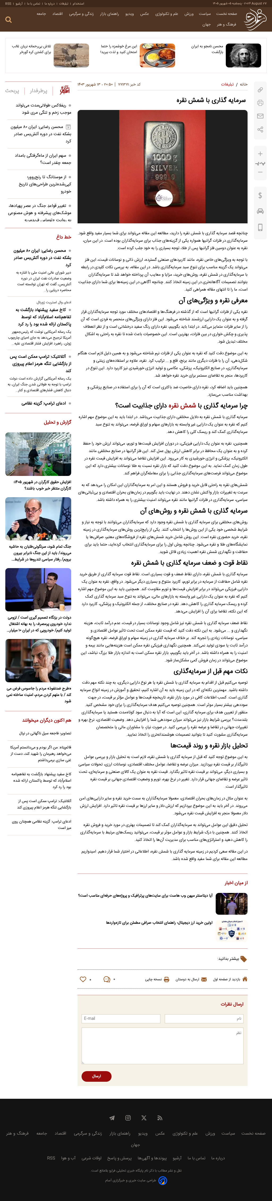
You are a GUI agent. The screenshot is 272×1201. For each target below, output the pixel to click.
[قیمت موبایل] (260, 228)
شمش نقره (182, 406)
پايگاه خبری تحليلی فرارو (125, 1171)
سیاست (205, 14)
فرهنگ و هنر (227, 25)
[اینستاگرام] (128, 1118)
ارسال (96, 1076)
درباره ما (50, 4)
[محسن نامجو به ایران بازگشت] (243, 55)
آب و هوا (68, 1158)
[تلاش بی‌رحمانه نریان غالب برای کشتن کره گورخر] (71, 55)
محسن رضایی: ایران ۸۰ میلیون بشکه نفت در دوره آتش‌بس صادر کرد (41, 134)
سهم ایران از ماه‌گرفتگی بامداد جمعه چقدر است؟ (43, 159)
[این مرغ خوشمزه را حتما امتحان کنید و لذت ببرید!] (157, 55)
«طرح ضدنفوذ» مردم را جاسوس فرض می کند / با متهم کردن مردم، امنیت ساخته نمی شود (38, 695)
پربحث (12, 91)
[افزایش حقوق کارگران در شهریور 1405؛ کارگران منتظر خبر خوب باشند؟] (38, 454)
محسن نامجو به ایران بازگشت (207, 49)
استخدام (78, 4)
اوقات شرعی (91, 1158)
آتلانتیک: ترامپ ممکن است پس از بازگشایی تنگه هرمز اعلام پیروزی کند (40, 364)
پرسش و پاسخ (119, 1158)
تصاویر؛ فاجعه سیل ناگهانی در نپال (45, 733)
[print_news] (260, 103)
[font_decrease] (260, 172)
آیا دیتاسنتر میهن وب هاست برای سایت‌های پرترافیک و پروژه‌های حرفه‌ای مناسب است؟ (145, 896)
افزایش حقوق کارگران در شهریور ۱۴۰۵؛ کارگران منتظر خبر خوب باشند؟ (42, 485)
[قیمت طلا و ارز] (260, 197)
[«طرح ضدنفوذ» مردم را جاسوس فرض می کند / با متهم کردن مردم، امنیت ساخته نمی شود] (38, 660)
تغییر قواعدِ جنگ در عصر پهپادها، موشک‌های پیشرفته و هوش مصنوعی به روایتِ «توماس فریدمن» (39, 213)
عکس (145, 14)
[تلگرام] (112, 1118)
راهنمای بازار (110, 14)
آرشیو (19, 4)
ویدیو (130, 14)
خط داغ (63, 238)
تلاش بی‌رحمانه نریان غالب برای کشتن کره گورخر (31, 49)
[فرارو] (255, 19)
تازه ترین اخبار (65, 90)
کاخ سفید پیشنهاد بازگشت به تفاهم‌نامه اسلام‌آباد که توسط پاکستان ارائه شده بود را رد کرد (43, 317)
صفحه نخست (226, 14)
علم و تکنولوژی (167, 14)
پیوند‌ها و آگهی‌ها (152, 1158)
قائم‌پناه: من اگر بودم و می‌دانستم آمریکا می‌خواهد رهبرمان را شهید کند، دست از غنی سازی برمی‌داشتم (40, 754)
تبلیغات (63, 4)
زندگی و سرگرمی (82, 14)
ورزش (189, 14)
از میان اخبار (236, 883)
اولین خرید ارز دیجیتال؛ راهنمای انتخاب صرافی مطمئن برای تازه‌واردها (159, 923)
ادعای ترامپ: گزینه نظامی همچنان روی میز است (41, 825)
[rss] (160, 1118)
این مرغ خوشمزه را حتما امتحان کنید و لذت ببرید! (118, 49)
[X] (144, 1118)
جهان (207, 25)
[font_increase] (260, 154)
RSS (8, 4)
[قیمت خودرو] (260, 212)
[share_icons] (260, 129)
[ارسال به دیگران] (260, 116)
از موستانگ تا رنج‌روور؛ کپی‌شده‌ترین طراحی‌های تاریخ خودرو (45, 184)
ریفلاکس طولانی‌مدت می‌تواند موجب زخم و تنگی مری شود (43, 109)
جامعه (42, 14)
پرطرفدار (38, 91)
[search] (8, 19)
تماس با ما (33, 4)
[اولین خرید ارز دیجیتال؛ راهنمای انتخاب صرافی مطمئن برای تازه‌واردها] (232, 931)
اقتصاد (58, 14)
